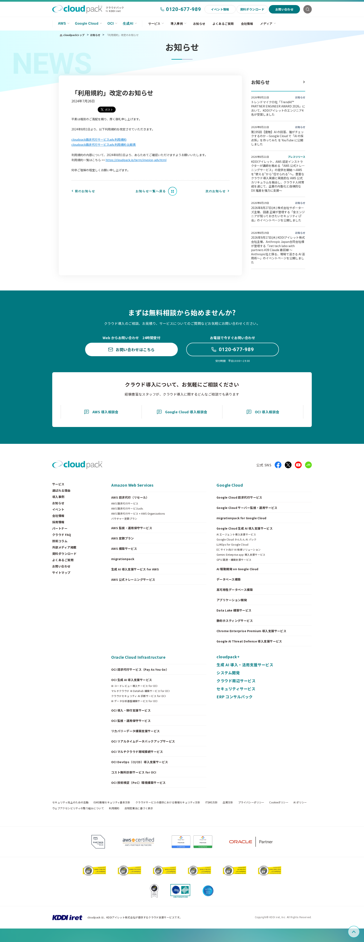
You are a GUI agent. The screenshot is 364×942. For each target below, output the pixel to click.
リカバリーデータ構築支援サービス (135, 731)
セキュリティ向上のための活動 (70, 802)
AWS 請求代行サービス (124, 503)
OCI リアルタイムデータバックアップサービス (143, 741)
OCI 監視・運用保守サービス (131, 721)
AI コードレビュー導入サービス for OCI (134, 686)
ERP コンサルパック (235, 696)
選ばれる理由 (61, 490)
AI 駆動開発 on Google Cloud (237, 569)
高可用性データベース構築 (235, 589)
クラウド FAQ (61, 534)
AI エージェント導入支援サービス (236, 534)
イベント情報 (220, 9)
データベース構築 (229, 579)
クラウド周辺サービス (236, 680)
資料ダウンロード (252, 9)
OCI (110, 23)
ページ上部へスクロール (359, 931)
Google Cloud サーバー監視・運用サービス (247, 508)
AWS (62, 23)
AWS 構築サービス (124, 548)
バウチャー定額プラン (124, 518)
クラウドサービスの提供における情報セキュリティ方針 (167, 802)
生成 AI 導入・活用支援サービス (245, 664)
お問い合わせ (284, 9)
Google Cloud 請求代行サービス (239, 497)
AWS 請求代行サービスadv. (127, 508)
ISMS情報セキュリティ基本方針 (112, 802)
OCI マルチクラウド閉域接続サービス (137, 751)
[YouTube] (298, 465)
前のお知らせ (85, 191)
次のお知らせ (216, 191)
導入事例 (177, 23)
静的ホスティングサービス (235, 620)
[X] (288, 465)
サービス (154, 23)
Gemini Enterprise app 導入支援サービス (241, 554)
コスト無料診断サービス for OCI (133, 772)
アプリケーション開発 (232, 600)
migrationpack (122, 559)
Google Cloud (86, 23)
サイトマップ (61, 572)
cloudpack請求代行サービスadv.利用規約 (98, 139)
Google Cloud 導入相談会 (186, 411)
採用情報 (58, 522)
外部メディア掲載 (64, 547)
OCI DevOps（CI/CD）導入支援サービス (139, 762)
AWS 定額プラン (122, 538)
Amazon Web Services (132, 485)
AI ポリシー (300, 802)
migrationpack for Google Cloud (241, 518)
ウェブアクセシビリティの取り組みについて (78, 808)
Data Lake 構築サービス (234, 610)
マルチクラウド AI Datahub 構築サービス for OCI (140, 691)
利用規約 (114, 808)
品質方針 (228, 802)
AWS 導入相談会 (105, 411)
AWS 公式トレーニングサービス (133, 579)
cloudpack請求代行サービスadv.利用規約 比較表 (103, 144)
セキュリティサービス (236, 688)
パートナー (59, 528)
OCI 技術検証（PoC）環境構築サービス (138, 782)
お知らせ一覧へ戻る (151, 191)
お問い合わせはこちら (135, 349)
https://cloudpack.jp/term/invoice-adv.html (136, 160)
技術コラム (59, 540)
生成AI (128, 23)
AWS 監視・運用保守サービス (131, 528)
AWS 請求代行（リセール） (130, 497)
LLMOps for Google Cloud (232, 544)
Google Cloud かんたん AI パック (237, 539)
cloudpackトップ (73, 35)
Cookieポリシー (278, 802)
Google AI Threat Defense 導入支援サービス (249, 641)
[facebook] (278, 465)
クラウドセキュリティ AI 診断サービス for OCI (138, 696)
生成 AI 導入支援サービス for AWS (135, 569)
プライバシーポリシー (251, 802)
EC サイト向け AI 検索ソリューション (239, 549)
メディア (266, 23)
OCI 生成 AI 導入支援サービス (131, 680)
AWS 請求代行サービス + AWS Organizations (138, 513)
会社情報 (247, 23)
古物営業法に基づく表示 (138, 808)
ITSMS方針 (211, 802)
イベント (58, 509)
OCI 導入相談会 (267, 411)
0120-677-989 (183, 9)
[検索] (307, 9)
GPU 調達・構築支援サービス (234, 559)
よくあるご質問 (223, 23)
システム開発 (228, 672)
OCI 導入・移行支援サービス (131, 710)
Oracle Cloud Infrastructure (138, 657)
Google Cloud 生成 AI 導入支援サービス (245, 528)
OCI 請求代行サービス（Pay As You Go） (140, 669)
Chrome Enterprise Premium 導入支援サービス (251, 631)
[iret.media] (308, 465)
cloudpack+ (228, 656)
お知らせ (199, 23)
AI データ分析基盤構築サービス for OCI (134, 701)
